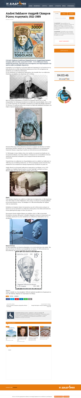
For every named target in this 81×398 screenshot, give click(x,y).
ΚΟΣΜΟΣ (16, 296)
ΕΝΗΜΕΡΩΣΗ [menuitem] (37, 6)
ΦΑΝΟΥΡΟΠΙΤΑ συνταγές (44, 337)
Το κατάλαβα (66, 396)
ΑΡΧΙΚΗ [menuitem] (30, 6)
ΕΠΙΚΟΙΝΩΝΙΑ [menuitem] (70, 6)
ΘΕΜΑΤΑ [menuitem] (51, 6)
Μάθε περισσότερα (58, 396)
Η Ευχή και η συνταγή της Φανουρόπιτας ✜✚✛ (33, 338)
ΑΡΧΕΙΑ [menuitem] (64, 6)
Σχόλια (64, 13)
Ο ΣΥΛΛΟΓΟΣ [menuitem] (58, 6)
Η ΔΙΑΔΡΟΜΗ (15, 387)
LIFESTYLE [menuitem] (44, 6)
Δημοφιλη (71, 13)
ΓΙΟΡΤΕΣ (11, 296)
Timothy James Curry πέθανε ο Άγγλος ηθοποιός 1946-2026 (22, 339)
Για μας (56, 13)
